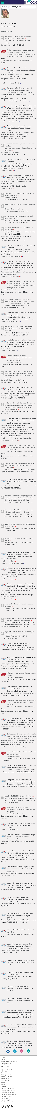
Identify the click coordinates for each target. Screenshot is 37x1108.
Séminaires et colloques (8, 1092)
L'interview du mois (6, 1076)
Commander (4, 1073)
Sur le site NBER (7, 170)
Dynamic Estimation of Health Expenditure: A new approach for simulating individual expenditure (19, 465)
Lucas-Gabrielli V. (28, 132)
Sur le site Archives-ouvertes (11, 256)
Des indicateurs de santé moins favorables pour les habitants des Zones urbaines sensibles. (21, 702)
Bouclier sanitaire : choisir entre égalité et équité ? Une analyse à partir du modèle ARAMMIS (18, 328)
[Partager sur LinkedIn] (8, 1051)
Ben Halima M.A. (12, 56)
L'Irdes (3, 1057)
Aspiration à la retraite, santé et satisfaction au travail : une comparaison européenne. (21, 809)
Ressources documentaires (9, 1061)
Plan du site (4, 1098)
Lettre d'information (7, 1069)
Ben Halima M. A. (10, 41)
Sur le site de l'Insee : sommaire (12, 563)
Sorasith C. (12, 290)
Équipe (3, 1059)
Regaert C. (28, 41)
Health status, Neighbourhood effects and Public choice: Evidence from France (18, 511)
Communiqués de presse (8, 1094)
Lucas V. (29, 427)
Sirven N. (4, 74)
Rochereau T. (5, 743)
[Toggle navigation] (2, 2)
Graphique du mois (6, 1075)
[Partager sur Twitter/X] (14, 1051)
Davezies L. (18, 317)
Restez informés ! (6, 1078)
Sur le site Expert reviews (10, 276)
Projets (3, 1082)
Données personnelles (7, 1102)
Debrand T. (20, 41)
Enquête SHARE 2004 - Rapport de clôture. (18, 796)
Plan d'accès (4, 1065)
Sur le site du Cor (11, 638)
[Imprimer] (28, 1051)
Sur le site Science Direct (10, 321)
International (5, 1081)
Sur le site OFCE (7, 188)
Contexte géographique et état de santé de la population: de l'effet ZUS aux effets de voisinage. (21, 447)
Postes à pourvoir (6, 1063)
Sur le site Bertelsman (9, 830)
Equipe (7, 7)
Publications (4, 1071)
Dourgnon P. (13, 270)
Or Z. (16, 825)
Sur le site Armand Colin (9, 121)
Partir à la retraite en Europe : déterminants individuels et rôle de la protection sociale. (19, 358)
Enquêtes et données (7, 1088)
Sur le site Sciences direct (10, 83)
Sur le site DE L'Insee (9, 351)
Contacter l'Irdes (6, 1096)
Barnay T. (10, 756)
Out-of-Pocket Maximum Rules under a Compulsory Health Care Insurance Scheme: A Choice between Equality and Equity (19, 301)
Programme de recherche (8, 1090)
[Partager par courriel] (21, 1051)
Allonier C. (18, 132)
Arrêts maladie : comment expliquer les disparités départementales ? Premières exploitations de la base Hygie (21, 52)
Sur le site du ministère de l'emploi (13, 747)
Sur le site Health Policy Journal (12, 139)
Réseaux (3, 1086)
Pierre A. (12, 132)
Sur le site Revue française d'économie (14, 101)
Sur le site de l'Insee (8, 561)
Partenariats (4, 1084)
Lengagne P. (17, 528)
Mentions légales (6, 1100)
